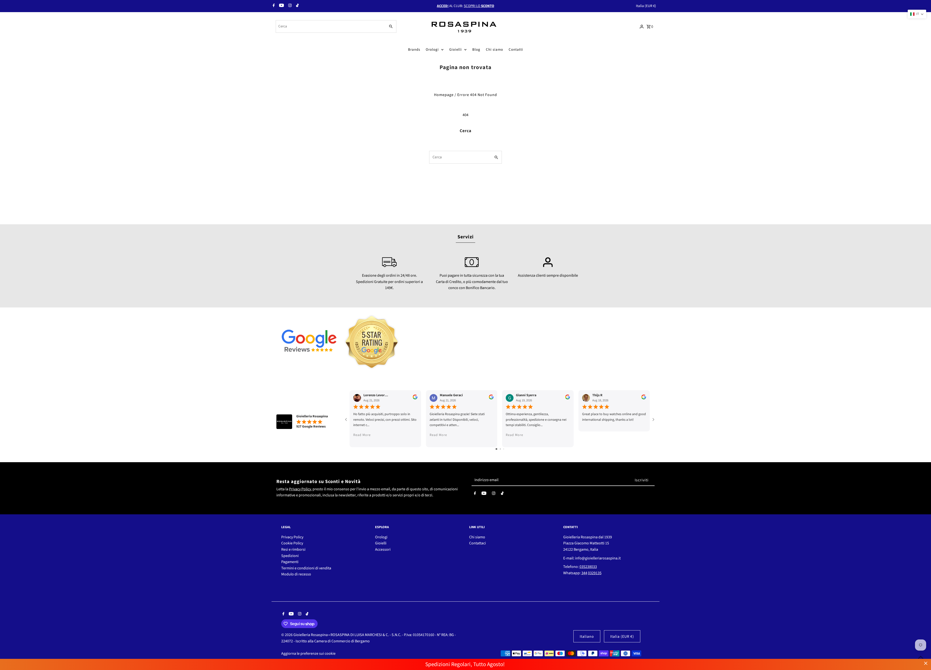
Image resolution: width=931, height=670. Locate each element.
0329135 (595, 573)
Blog (476, 49)
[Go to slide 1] (496, 449)
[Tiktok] (297, 6)
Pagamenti (289, 562)
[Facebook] (273, 6)
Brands (414, 49)
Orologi (432, 49)
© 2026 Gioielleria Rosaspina (305, 635)
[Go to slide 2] (500, 449)
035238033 (588, 566)
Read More (362, 435)
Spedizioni (290, 555)
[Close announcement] (926, 663)
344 (584, 573)
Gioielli (455, 49)
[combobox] (330, 26)
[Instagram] (289, 6)
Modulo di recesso (296, 574)
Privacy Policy (300, 489)
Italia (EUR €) (646, 5)
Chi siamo (494, 49)
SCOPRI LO (479, 5)
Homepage (444, 94)
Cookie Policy (292, 543)
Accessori (383, 549)
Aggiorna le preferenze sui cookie (308, 653)
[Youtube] (281, 6)
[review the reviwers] (415, 398)
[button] (917, 14)
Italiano (587, 636)
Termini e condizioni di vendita (306, 568)
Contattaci (477, 543)
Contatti (516, 49)
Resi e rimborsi (293, 549)
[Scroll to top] (920, 657)
